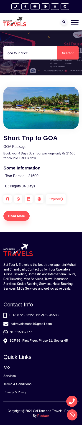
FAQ (6, 367)
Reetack (43, 416)
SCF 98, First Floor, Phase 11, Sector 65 (39, 340)
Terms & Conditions (17, 384)
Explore (55, 199)
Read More (16, 216)
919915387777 (21, 332)
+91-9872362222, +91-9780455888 (34, 315)
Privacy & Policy (14, 392)
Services (9, 376)
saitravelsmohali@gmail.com (31, 324)
